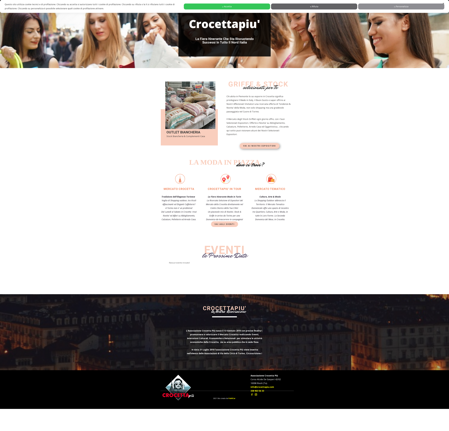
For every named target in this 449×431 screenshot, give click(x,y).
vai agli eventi (225, 246)
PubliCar (232, 420)
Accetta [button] (228, 6)
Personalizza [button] (402, 6)
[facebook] (252, 416)
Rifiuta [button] (315, 6)
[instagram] (256, 416)
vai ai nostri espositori (259, 168)
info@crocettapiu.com (262, 409)
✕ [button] (443, 3)
